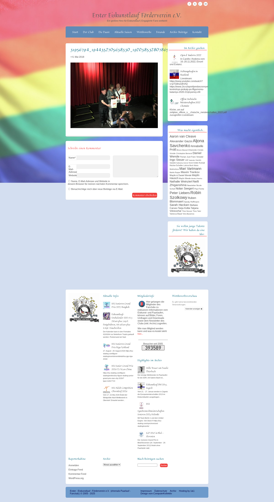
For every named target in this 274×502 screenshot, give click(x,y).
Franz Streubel (197, 157)
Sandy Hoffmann (191, 202)
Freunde (160, 32)
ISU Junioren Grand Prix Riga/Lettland (121, 345)
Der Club (88, 32)
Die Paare (104, 32)
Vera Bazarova (188, 214)
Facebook (189, 4)
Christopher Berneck (184, 153)
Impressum (146, 491)
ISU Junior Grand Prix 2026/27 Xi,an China (122, 367)
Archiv (173, 491)
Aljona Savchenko (187, 143)
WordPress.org (76, 478)
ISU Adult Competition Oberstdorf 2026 (122, 389)
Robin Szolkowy (185, 195)
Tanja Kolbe (184, 208)
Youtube (206, 4)
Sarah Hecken (179, 204)
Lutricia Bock (188, 165)
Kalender (192, 160)
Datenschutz (160, 491)
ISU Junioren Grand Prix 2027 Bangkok (121, 305)
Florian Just (185, 157)
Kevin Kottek (193, 163)
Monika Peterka (196, 178)
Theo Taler (197, 211)
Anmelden (73, 465)
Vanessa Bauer (176, 214)
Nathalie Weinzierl (181, 181)
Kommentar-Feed (77, 474)
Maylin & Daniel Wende (180, 175)
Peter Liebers (180, 193)
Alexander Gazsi (181, 141)
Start (75, 32)
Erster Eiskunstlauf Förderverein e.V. (137, 15)
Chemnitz (192, 150)
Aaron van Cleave (183, 136)
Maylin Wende (185, 178)
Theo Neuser (187, 211)
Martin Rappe (175, 172)
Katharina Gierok (182, 163)
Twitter (195, 4)
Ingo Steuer (177, 159)
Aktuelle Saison (123, 32)
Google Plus (200, 4)
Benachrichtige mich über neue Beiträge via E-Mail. (97, 189)
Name (72, 157)
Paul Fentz (199, 189)
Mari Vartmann (190, 168)
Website (73, 175)
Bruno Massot (182, 150)
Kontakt (197, 32)
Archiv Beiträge (179, 32)
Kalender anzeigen (193, 308)
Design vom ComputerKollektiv (156, 493)
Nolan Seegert (185, 188)
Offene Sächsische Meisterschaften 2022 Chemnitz (190, 102)
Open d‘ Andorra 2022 (190, 55)
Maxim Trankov (190, 172)
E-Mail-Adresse (73, 169)
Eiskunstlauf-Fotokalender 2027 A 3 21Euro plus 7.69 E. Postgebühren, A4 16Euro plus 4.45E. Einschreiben (117, 321)
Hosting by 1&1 (187, 491)
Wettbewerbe (144, 32)
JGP (186, 160)
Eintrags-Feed (75, 469)
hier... (140, 334)
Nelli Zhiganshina (184, 183)
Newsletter (191, 185)
